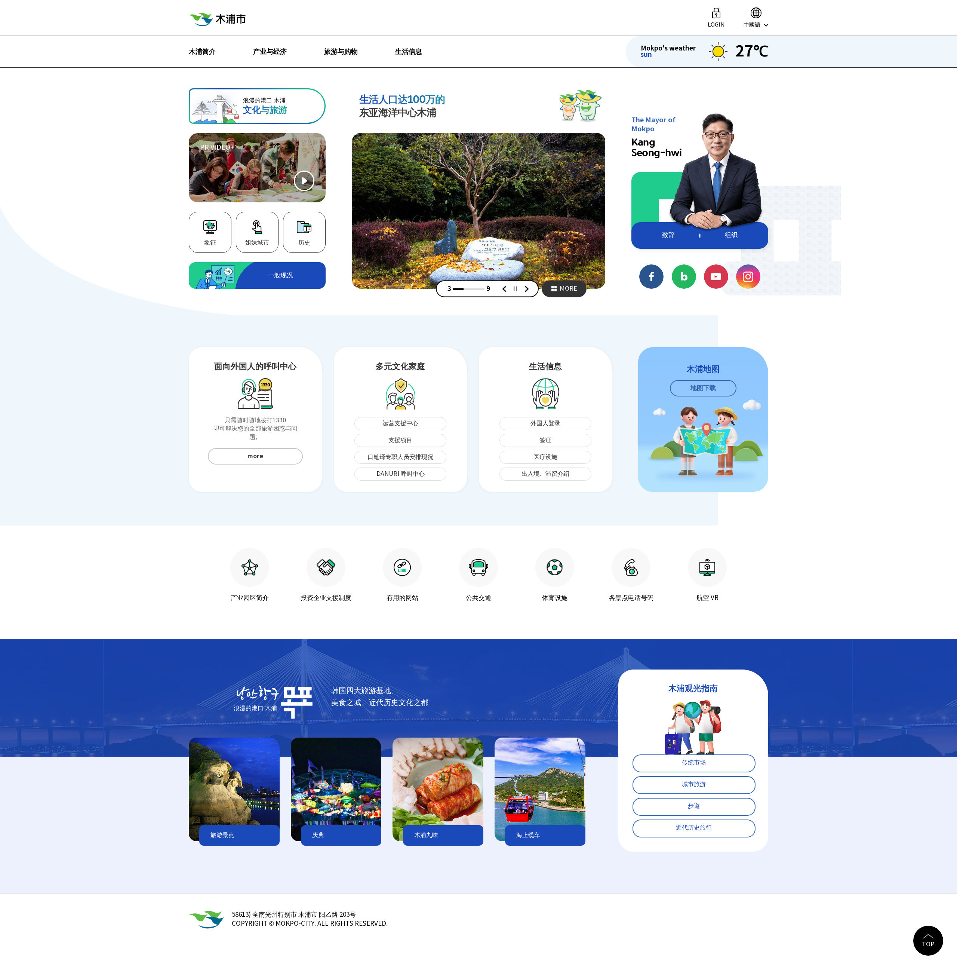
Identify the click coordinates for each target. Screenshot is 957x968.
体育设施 (554, 597)
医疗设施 (545, 457)
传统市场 (694, 762)
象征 (210, 242)
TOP (928, 944)
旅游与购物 (341, 51)
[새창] (479, 211)
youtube (716, 276)
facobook (651, 276)
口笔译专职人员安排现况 (400, 457)
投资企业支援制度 (326, 597)
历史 (304, 242)
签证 (545, 440)
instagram (748, 276)
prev (504, 289)
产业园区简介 (250, 597)
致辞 (668, 235)
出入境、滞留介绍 (545, 474)
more (255, 456)
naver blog (684, 276)
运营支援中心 (400, 423)
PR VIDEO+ (217, 147)
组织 (731, 235)
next (527, 289)
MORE (568, 288)
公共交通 (478, 597)
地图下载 (703, 388)
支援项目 (400, 440)
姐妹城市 (257, 242)
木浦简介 (202, 51)
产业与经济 (270, 51)
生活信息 (408, 51)
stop (516, 289)
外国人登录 (545, 423)
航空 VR (707, 597)
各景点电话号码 (631, 597)
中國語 (752, 25)
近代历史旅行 (694, 827)
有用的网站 (402, 597)
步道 (694, 806)
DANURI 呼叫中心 (400, 474)
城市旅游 (694, 784)
